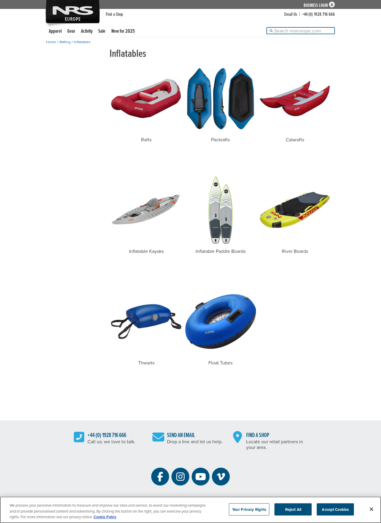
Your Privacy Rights (249, 509)
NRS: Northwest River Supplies (72, 11)
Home (51, 41)
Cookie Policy (104, 517)
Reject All (293, 509)
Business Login (316, 4)
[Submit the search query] (271, 30)
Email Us (290, 14)
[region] (190, 510)
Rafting (65, 41)
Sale (101, 31)
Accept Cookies (335, 509)
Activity (87, 31)
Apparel (55, 31)
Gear (71, 31)
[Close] (371, 509)
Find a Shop (114, 14)
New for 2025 (123, 31)
